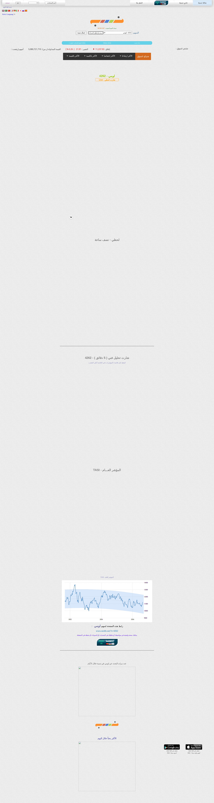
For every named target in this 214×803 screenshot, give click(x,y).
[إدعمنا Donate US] (161, 5)
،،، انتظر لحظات (116, 69)
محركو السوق (143, 56)
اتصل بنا (139, 2)
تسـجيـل (7, 3)
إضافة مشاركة (107, 43)
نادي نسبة (183, 2)
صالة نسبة (202, 2)
